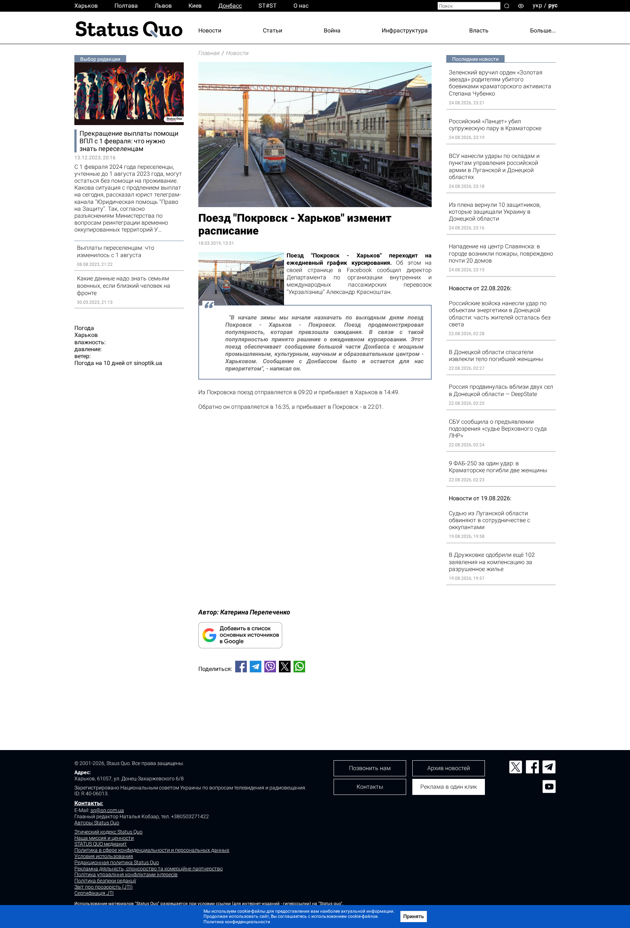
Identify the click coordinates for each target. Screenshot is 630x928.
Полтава (126, 5)
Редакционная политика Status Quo (116, 862)
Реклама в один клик (448, 786)
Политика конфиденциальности (236, 921)
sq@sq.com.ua (107, 810)
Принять (413, 916)
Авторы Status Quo (96, 823)
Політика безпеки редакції (105, 881)
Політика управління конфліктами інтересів (126, 874)
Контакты (88, 803)
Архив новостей (448, 768)
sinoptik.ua (148, 363)
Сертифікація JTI (94, 893)
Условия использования (103, 856)
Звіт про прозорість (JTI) (103, 887)
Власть (479, 30)
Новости (209, 30)
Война (332, 30)
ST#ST (267, 5)
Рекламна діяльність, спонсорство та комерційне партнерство (148, 868)
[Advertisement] (315, 702)
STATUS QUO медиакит (100, 844)
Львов (163, 5)
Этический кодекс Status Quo (108, 832)
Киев (195, 5)
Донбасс (230, 5)
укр (537, 5)
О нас (300, 5)
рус (552, 5)
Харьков (86, 5)
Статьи (272, 30)
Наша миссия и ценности (104, 838)
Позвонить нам (370, 768)
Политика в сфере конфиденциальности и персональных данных (151, 850)
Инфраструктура (405, 30)
